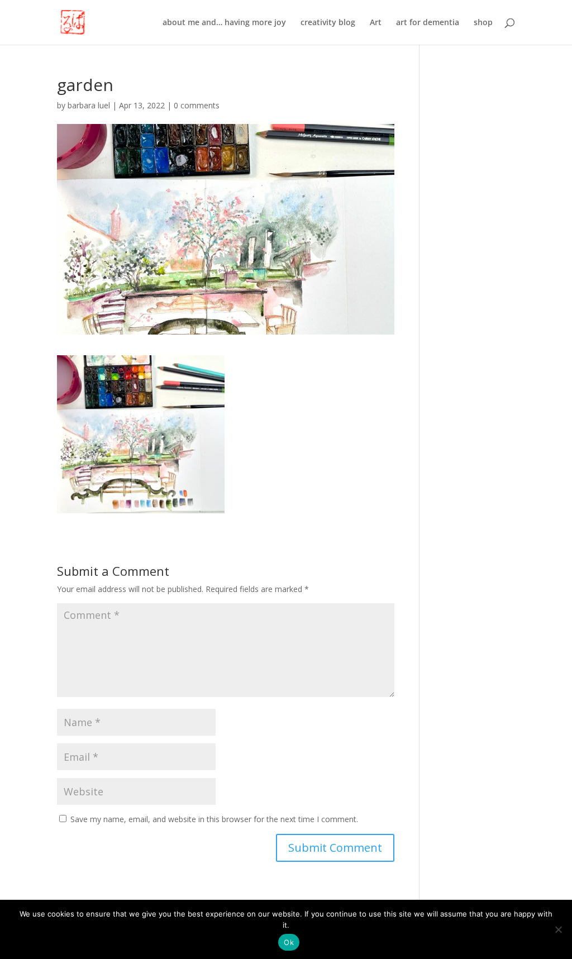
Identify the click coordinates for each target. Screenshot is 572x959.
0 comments (197, 105)
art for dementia (427, 22)
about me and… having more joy (224, 22)
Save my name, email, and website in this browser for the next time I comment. (214, 819)
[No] (558, 929)
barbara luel (89, 105)
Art (376, 22)
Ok (289, 942)
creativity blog (328, 22)
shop (483, 22)
